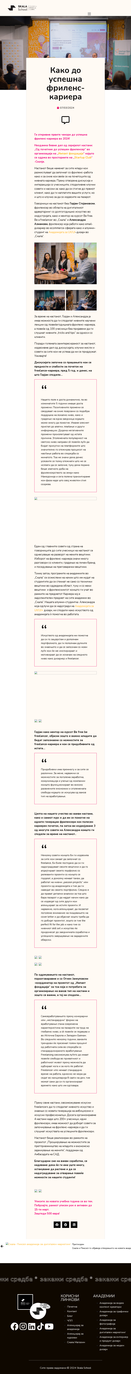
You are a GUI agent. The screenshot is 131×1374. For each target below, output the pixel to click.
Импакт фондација (70, 153)
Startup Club (82, 157)
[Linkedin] (32, 1326)
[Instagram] (23, 1326)
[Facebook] (15, 1326)
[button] (57, 1224)
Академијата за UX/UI (62, 232)
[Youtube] (49, 1326)
